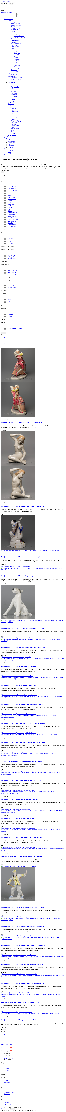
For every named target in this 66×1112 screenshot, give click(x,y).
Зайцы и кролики (16, 25)
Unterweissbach (12, 224)
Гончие (16, 54)
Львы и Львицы (19, 36)
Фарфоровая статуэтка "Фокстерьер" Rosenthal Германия (22, 628)
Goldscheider (11, 197)
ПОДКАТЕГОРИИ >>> (8, 1044)
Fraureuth (10, 193)
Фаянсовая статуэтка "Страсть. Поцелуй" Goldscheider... (22, 422)
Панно (9, 152)
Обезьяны (14, 45)
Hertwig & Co (11, 200)
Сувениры (11, 145)
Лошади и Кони (15, 40)
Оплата (6, 1080)
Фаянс (9, 303)
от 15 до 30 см (12, 257)
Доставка (7, 1082)
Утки (12, 130)
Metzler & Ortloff (12, 212)
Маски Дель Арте (16, 79)
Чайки (13, 133)
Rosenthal (10, 218)
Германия (10, 240)
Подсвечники (12, 142)
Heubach (10, 202)
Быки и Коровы (15, 23)
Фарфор (10, 301)
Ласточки (14, 114)
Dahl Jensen (11, 192)
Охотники (14, 97)
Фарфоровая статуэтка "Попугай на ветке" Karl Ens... (21, 685)
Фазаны (13, 132)
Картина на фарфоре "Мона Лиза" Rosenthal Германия (21, 1002)
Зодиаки (10, 73)
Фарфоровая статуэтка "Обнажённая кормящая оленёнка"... (23, 983)
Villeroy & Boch (12, 226)
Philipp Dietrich (12, 216)
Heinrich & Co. (12, 199)
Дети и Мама (15, 90)
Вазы (9, 139)
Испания (10, 243)
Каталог (6, 1071)
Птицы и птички (12, 107)
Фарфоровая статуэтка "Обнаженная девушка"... (19, 818)
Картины (10, 150)
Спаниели (17, 65)
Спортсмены (14, 101)
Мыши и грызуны (16, 43)
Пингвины (14, 122)
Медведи (13, 42)
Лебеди (13, 116)
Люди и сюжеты (12, 82)
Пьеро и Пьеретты (16, 80)
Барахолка (7, 155)
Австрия (10, 238)
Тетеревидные (15, 128)
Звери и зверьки (12, 22)
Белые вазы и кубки (13, 270)
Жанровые (14, 91)
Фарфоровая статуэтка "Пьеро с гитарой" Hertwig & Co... (22, 557)
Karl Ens (10, 205)
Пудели (16, 60)
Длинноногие (15, 111)
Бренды (6, 1068)
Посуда (10, 144)
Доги (15, 56)
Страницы (4, 334)
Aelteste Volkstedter (13, 187)
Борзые (16, 51)
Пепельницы (11, 141)
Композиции (14, 29)
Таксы (16, 67)
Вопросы (6, 1102)
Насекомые (11, 104)
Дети (12, 88)
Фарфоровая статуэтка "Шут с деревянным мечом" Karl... (23, 907)
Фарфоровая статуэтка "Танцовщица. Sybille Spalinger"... (22, 837)
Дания (9, 241)
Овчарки (17, 59)
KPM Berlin (11, 207)
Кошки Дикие (15, 33)
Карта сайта (7, 1104)
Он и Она (14, 96)
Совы (12, 127)
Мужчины (14, 93)
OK (2, 172)
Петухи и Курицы (16, 121)
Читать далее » (5, 170)
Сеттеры (16, 63)
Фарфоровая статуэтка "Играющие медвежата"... (19, 666)
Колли (16, 57)
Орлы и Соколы (15, 118)
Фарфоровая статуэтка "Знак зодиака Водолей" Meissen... (22, 964)
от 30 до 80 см (12, 258)
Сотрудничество (9, 1092)
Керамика (10, 299)
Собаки (13, 50)
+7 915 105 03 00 (5, 1)
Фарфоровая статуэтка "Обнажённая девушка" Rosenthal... (23, 945)
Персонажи (11, 105)
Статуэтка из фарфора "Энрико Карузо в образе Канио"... (23, 761)
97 (5, 344)
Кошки (13, 31)
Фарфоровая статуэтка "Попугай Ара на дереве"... (20, 576)
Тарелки (10, 153)
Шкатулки (11, 147)
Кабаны (13, 26)
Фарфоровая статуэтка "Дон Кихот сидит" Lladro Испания (23, 742)
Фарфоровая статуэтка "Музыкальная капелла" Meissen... (23, 647)
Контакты (7, 1094)
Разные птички (15, 125)
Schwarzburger (12, 221)
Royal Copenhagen (13, 219)
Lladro (9, 209)
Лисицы (13, 39)
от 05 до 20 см (12, 286)
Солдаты (13, 99)
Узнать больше (5, 1109)
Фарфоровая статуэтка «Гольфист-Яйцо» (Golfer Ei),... (21, 799)
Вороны (13, 108)
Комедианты (11, 76)
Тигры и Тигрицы (19, 37)
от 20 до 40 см (12, 287)
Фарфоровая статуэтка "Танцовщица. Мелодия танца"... (22, 780)
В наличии (11, 314)
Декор (7, 149)
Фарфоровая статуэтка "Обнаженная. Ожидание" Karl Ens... (23, 704)
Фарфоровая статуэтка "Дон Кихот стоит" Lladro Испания (23, 723)
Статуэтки (8, 19)
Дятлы (13, 113)
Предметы (8, 138)
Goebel (10, 195)
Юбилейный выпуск (14, 330)
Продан (10, 316)
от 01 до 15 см (12, 255)
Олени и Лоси (15, 46)
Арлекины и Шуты (16, 77)
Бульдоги (17, 53)
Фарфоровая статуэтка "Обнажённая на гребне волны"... (22, 926)
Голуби (13, 110)
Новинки (7, 1070)
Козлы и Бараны (16, 28)
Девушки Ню (15, 87)
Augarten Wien (12, 188)
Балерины (14, 84)
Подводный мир (12, 135)
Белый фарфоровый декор (15, 274)
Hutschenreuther (12, 204)
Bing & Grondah (12, 190)
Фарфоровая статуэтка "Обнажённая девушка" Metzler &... (23, 506)
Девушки (13, 85)
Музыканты (14, 94)
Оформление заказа (6, 12)
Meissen (10, 211)
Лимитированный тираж (15, 328)
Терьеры (16, 68)
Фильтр (3, 333)
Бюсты (6, 136)
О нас (5, 1091)
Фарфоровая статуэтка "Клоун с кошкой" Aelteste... (20, 1020)
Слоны (13, 48)
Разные (16, 62)
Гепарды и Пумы (19, 34)
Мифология (11, 102)
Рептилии (14, 70)
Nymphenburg (11, 214)
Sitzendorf (10, 223)
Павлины (13, 119)
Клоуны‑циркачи (13, 74)
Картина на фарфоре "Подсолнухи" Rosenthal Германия (22, 856)
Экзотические (15, 71)
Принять (12, 1109)
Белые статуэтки (12, 272)
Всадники (10, 20)
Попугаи (13, 124)
